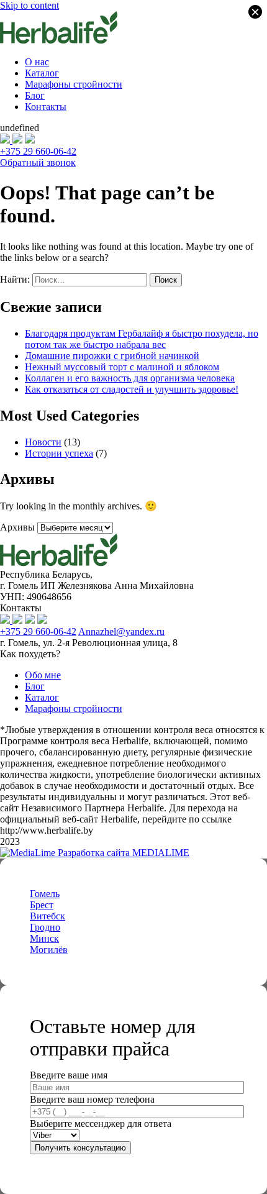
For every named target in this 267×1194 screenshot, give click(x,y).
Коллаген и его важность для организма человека (130, 378)
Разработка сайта (122, 852)
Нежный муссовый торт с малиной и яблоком (122, 367)
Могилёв (49, 949)
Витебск (47, 916)
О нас (37, 62)
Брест (41, 905)
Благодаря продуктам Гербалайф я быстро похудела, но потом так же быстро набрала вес (141, 339)
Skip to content (29, 5)
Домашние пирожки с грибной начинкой (112, 355)
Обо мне (43, 675)
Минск (44, 938)
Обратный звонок (38, 162)
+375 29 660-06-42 (38, 151)
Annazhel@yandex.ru (121, 631)
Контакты (45, 106)
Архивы (17, 527)
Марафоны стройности (73, 84)
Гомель (45, 893)
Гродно (45, 927)
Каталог (42, 73)
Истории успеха (59, 453)
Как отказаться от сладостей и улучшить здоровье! (131, 389)
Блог (35, 95)
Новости (43, 442)
